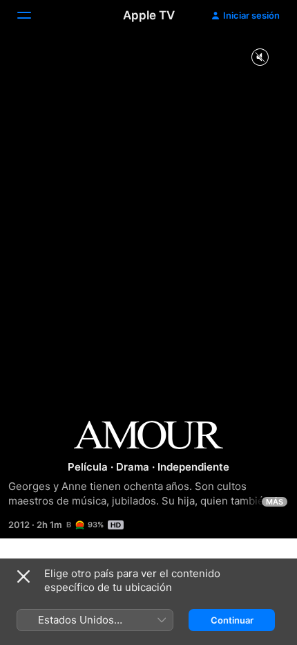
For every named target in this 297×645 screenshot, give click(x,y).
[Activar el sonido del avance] (259, 58)
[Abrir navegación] (32, 15)
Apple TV (149, 15)
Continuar (232, 620)
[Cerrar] (23, 576)
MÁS (274, 502)
